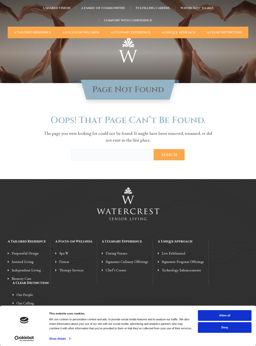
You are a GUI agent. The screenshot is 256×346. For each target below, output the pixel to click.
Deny (224, 327)
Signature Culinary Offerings (127, 262)
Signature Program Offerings (183, 262)
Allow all (224, 315)
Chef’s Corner (116, 270)
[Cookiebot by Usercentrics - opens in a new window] (24, 338)
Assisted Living (23, 262)
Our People (24, 295)
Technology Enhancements (181, 270)
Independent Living (26, 270)
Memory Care (21, 279)
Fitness (64, 262)
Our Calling (25, 303)
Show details (57, 338)
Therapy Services (71, 270)
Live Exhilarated (174, 253)
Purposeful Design (25, 253)
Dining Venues (116, 253)
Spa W (63, 253)
